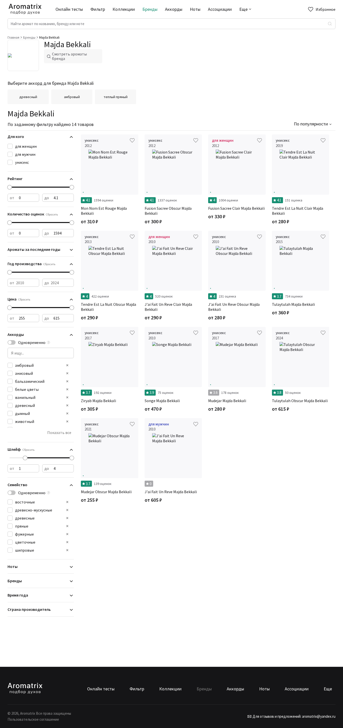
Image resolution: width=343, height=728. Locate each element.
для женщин (26, 146)
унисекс (22, 162)
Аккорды (173, 9)
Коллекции (123, 9)
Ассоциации (220, 9)
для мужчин (25, 154)
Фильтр (97, 9)
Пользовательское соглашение (33, 719)
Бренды (149, 9)
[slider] (9, 187)
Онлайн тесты (69, 9)
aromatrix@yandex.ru (318, 716)
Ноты (195, 9)
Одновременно (31, 342)
